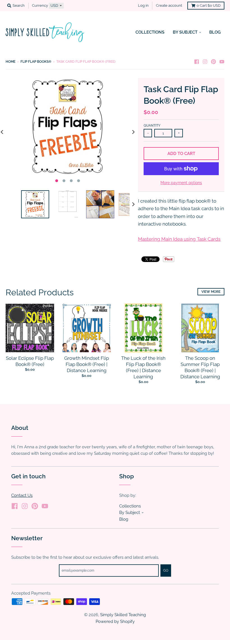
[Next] (133, 132)
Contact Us (22, 495)
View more (210, 292)
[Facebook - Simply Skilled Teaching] (196, 61)
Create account (169, 5)
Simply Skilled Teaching (123, 614)
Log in (143, 5)
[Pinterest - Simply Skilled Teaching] (213, 61)
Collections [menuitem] (149, 32)
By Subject (129, 512)
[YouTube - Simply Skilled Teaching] (221, 61)
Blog (123, 519)
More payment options (181, 182)
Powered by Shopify (115, 621)
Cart (208, 5)
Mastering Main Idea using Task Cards (179, 239)
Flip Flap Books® (35, 62)
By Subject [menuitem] (185, 32)
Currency (40, 5)
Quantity (152, 125)
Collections (130, 506)
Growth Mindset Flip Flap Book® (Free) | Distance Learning (86, 364)
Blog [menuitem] (215, 32)
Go (165, 570)
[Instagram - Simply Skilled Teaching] (205, 61)
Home (10, 62)
